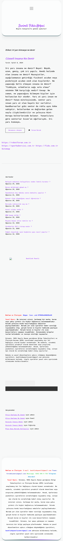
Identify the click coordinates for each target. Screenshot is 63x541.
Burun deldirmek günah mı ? (16, 187)
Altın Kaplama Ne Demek (15, 415)
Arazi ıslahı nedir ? (14, 209)
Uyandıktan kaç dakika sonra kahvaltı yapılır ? (25, 193)
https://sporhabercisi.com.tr (18, 146)
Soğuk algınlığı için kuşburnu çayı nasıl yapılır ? (27, 232)
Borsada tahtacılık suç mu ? (17, 204)
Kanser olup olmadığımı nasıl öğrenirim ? (23, 198)
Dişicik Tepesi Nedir (14, 422)
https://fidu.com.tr (47, 146)
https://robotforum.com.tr (16, 143)
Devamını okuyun (16, 131)
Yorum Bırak (36, 130)
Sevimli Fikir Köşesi (32, 25)
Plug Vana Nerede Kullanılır (17, 429)
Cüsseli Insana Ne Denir (19, 58)
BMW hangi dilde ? (12, 215)
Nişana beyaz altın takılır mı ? (19, 221)
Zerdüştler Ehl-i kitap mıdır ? (18, 226)
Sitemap (6, 149)
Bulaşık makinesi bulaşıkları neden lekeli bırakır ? (27, 182)
